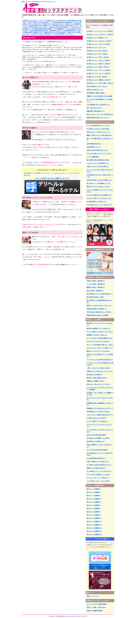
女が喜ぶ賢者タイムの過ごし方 (96, 201)
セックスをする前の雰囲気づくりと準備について (100, 100)
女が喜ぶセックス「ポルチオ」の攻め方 (99, 41)
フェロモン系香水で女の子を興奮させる (62, 22)
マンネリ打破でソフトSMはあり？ (97, 421)
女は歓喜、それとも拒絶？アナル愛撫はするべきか (100, 393)
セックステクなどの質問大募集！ (97, 604)
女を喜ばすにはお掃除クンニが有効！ (98, 438)
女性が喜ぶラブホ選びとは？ (96, 441)
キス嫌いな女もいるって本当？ (96, 418)
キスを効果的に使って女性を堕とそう (98, 104)
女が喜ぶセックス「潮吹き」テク (97, 37)
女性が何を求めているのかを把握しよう (40, 25)
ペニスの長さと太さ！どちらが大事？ (98, 481)
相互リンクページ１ (93, 596)
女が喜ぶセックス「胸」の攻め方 (97, 50)
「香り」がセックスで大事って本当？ (98, 368)
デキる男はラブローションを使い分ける (55, 20)
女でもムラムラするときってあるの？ (98, 341)
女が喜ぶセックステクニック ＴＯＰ (32, 20)
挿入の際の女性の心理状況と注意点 (42, 29)
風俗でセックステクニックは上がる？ (98, 351)
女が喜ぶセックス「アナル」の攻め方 (98, 44)
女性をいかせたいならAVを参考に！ (59, 27)
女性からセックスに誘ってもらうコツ (98, 132)
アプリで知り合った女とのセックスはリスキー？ (100, 430)
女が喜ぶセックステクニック (66, 616)
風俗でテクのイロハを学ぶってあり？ (53, 24)
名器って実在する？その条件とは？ (98, 461)
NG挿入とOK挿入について (95, 89)
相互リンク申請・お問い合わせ (96, 607)
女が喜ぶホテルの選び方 (94, 374)
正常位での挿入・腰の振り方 (96, 281)
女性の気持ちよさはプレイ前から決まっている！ (65, 25)
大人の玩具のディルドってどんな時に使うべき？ (100, 454)
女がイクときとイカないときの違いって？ (100, 348)
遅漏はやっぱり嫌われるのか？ (96, 468)
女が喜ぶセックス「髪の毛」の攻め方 (98, 63)
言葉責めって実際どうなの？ (96, 381)
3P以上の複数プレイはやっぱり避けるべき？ (99, 445)
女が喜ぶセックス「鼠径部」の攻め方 (98, 80)
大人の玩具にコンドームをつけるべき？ (99, 471)
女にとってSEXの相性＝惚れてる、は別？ (100, 344)
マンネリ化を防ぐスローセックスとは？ (99, 153)
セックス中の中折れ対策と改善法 (97, 450)
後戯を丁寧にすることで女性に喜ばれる (55, 32)
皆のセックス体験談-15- (94, 534)
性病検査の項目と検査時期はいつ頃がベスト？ (100, 404)
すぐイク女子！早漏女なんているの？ (98, 474)
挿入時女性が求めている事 (95, 297)
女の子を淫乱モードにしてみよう (97, 86)
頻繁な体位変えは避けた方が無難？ (98, 315)
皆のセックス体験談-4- (94, 498)
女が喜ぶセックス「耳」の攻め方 (97, 54)
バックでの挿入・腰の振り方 (96, 284)
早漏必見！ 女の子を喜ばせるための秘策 (99, 96)
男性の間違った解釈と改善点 (96, 93)
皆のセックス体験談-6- (94, 505)
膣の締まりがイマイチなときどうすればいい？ (100, 324)
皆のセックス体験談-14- (94, 531)
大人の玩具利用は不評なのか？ (96, 458)
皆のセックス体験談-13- (94, 528)
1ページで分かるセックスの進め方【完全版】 (100, 26)
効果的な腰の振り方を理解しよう (97, 308)
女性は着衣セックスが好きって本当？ (98, 411)
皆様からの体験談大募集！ (95, 610)
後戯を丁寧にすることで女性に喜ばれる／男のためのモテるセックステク (38, 1)
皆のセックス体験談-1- (94, 489)
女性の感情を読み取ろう (70, 30)
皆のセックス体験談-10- (94, 518)
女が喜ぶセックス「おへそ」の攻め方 (98, 73)
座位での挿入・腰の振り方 (95, 290)
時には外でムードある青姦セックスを (98, 183)
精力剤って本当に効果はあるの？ (97, 377)
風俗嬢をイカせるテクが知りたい (97, 335)
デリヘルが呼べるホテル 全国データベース (52, 178)
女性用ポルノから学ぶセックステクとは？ (100, 371)
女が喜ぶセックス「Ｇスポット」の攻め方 (100, 34)
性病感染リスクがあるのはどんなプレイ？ (100, 408)
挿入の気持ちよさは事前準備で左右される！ (99, 301)
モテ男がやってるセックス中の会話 (41, 34)
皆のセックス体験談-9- (94, 515)
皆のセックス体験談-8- (94, 511)
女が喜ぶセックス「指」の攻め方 (97, 76)
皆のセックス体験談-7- (94, 508)
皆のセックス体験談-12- (94, 524)
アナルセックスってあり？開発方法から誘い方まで (100, 363)
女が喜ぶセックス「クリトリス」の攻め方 (100, 31)
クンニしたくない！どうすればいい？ (98, 477)
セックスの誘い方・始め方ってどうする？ (100, 331)
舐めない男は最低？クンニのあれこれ (98, 328)
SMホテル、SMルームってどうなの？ (98, 384)
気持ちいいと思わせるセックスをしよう (99, 305)
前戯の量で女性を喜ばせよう (96, 111)
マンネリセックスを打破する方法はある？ (100, 359)
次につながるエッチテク (94, 108)
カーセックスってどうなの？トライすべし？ (99, 425)
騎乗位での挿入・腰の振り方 (96, 287)
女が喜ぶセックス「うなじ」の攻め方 (98, 70)
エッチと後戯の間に (58, 29)
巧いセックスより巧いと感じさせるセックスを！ (100, 170)
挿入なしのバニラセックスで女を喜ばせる (100, 114)
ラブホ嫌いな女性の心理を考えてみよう (99, 464)
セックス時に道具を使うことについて (62, 34)
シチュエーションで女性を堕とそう (98, 163)
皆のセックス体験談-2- (94, 492)
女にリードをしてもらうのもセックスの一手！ (100, 399)
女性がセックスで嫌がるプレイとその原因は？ (100, 355)
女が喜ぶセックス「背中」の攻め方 (98, 57)
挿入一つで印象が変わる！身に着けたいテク (100, 139)
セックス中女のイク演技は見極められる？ (100, 338)
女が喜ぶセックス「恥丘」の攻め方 (98, 67)
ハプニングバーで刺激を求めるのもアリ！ (100, 414)
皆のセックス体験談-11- (94, 521)
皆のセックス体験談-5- (94, 502)
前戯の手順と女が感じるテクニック (98, 117)
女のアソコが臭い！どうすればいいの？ (38, 22)
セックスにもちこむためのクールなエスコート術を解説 (100, 388)
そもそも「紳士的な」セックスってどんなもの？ (100, 190)
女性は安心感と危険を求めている (39, 30)
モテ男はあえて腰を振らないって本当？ (99, 312)
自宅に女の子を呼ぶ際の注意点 (96, 435)
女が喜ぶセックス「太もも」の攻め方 (98, 60)
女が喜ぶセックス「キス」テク (96, 47)
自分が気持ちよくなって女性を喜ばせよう (100, 294)
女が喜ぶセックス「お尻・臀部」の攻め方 (100, 83)
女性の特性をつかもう (56, 30)
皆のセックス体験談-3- (94, 495)
